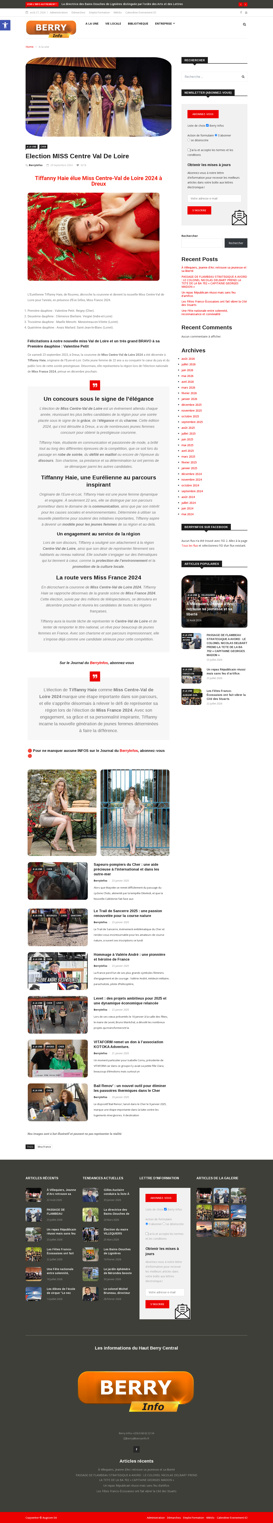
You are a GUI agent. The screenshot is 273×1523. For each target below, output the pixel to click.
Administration (59, 12)
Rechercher (189, 236)
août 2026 (188, 359)
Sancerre (76, 915)
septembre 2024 (192, 491)
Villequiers (208, 595)
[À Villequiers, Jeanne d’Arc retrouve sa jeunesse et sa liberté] (35, 1195)
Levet (59, 1003)
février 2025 (189, 462)
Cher (43, 146)
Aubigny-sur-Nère (190, 695)
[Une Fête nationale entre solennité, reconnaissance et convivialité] (35, 1275)
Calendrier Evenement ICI (141, 12)
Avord (50, 1046)
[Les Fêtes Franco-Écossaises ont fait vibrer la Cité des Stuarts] (35, 1255)
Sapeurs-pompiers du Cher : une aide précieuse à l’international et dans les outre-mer (126, 869)
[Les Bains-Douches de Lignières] (92, 1255)
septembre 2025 (192, 422)
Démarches (78, 12)
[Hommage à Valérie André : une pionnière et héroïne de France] (58, 971)
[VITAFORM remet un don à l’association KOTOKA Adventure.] (58, 1058)
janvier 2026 (189, 399)
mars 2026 (188, 387)
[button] (5, 25)
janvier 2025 (189, 468)
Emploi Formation (99, 12)
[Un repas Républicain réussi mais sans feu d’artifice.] (35, 1235)
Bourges (52, 915)
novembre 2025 (191, 410)
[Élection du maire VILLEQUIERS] (92, 1235)
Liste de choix (196, 125)
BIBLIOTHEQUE (138, 23)
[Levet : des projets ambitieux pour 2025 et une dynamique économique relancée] (58, 1015)
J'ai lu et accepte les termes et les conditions (210, 152)
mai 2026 (187, 376)
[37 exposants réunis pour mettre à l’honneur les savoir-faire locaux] (221, 1236)
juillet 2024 (188, 503)
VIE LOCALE (113, 23)
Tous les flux (189, 545)
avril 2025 (187, 451)
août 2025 (188, 428)
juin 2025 (187, 439)
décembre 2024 (191, 474)
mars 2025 (188, 456)
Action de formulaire (200, 135)
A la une (44, 47)
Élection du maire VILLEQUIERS (83, 4)
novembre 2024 (191, 479)
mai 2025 (187, 445)
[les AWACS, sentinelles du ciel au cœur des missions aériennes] (204, 1236)
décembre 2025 (191, 405)
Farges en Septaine (188, 674)
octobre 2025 (190, 416)
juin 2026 (187, 370)
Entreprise (163, 23)
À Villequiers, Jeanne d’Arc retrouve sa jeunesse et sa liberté (213, 269)
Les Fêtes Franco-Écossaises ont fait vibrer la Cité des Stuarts (214, 303)
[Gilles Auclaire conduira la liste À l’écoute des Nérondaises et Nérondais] (92, 1195)
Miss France (44, 1146)
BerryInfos (36, 165)
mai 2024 (187, 514)
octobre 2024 (190, 485)
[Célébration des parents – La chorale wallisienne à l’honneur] (238, 1236)
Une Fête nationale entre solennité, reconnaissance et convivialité (204, 312)
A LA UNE (92, 23)
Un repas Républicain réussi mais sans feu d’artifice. (208, 294)
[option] (98, 994)
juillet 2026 (188, 364)
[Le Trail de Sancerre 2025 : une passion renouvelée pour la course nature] (58, 927)
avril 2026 (187, 382)
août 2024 (188, 497)
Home (30, 47)
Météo (118, 12)
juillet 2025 (188, 433)
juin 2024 (187, 508)
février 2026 (189, 393)
